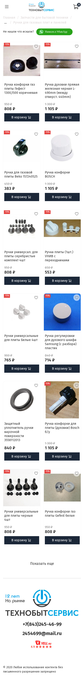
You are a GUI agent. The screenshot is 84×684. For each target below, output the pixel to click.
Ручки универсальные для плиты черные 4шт (21, 516)
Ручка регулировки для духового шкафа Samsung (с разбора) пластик (60, 342)
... (5, 22)
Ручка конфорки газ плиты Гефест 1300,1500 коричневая (21, 89)
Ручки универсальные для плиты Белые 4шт (21, 338)
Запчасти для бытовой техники (44, 17)
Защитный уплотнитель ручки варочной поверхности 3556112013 (18, 432)
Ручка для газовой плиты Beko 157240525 (21, 174)
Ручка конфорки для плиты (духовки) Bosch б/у (62, 428)
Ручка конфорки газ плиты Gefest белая (60, 514)
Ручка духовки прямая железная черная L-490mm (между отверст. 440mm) (62, 91)
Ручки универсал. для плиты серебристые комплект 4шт (21, 256)
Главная (9, 17)
